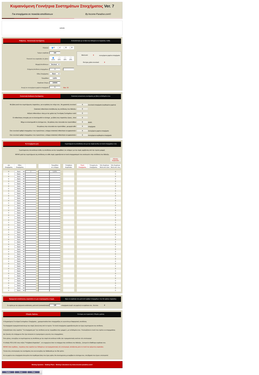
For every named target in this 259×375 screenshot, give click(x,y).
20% (70, 59)
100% (53, 59)
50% (59, 59)
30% (65, 59)
